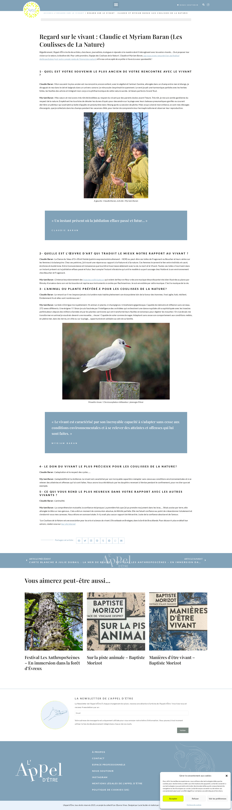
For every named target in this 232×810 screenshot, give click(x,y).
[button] (226, 775)
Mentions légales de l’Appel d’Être (117, 783)
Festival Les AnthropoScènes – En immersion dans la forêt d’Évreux (52, 662)
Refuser (195, 798)
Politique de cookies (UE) (110, 789)
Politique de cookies (194, 805)
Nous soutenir (103, 771)
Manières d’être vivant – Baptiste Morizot (172, 660)
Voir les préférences (217, 798)
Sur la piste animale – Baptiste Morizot (116, 660)
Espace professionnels (108, 764)
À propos (98, 752)
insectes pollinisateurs (93, 279)
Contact (98, 758)
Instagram (100, 777)
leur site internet (68, 524)
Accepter (173, 798)
